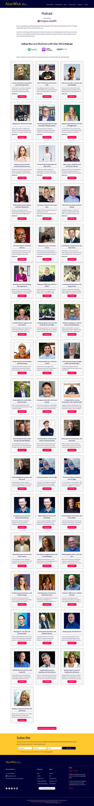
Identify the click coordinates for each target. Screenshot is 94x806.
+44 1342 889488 (10, 786)
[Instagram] (12, 801)
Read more (14, 93)
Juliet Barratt (20, 730)
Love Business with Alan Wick (48, 43)
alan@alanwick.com (11, 788)
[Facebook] (9, 801)
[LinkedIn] (6, 801)
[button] (58, 4)
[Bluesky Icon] (14, 801)
